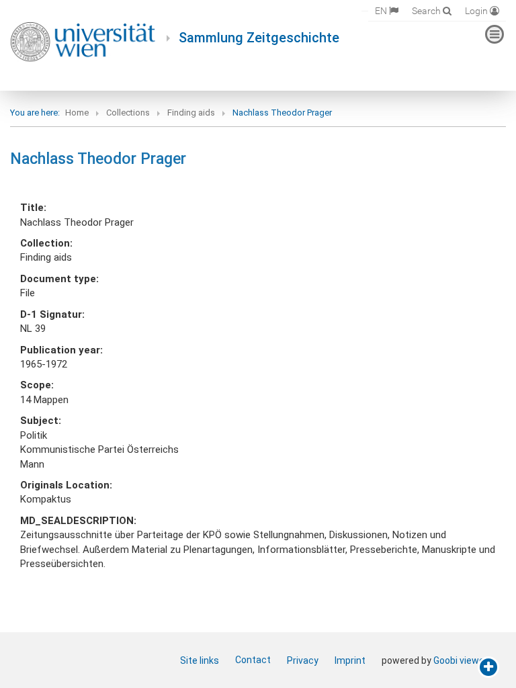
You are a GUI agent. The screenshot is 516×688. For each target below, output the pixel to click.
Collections (128, 113)
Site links (199, 660)
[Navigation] (494, 34)
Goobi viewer (460, 660)
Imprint (350, 660)
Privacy (302, 660)
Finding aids (191, 113)
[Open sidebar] (488, 667)
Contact (253, 659)
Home (77, 113)
